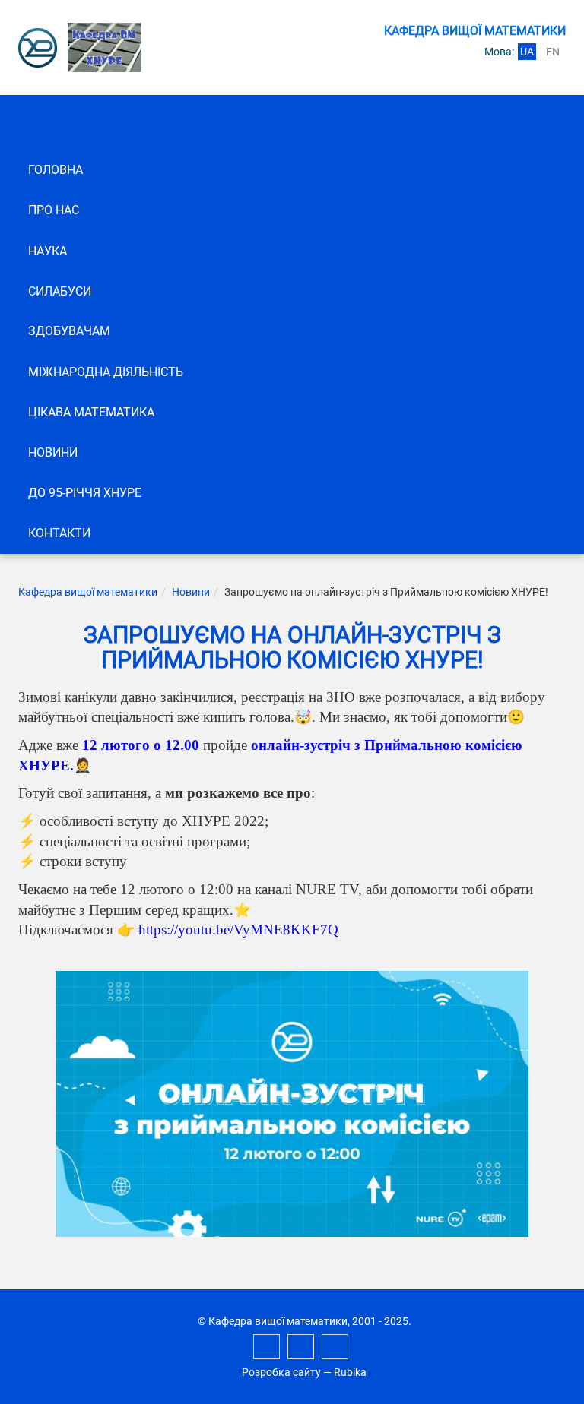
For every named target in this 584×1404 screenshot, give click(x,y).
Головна (55, 170)
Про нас (53, 210)
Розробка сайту (281, 1372)
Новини (53, 452)
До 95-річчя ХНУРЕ (84, 492)
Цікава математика (91, 412)
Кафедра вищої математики (87, 592)
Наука (47, 251)
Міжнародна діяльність (105, 372)
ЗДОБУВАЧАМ (69, 331)
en (553, 52)
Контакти (59, 533)
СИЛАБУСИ (59, 291)
